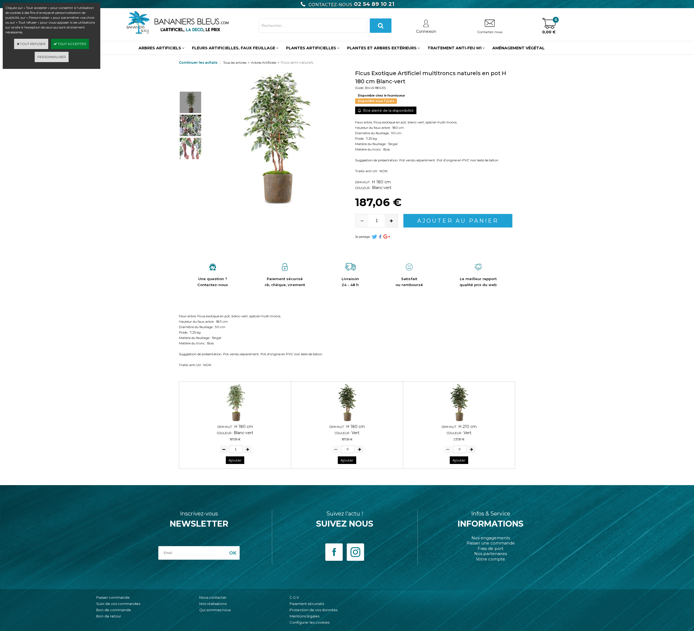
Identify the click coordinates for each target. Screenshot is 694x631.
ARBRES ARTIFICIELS (160, 48)
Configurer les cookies (309, 622)
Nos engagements (490, 537)
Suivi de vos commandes (118, 603)
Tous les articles (234, 62)
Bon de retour (108, 616)
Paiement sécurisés (307, 603)
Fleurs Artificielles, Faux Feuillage (233, 48)
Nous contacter (213, 597)
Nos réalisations (213, 603)
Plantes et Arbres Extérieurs (382, 48)
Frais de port (490, 548)
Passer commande (113, 597)
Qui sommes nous (215, 610)
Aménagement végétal (518, 48)
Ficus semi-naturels (297, 62)
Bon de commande (113, 610)
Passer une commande (491, 543)
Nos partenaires (490, 553)
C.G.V (294, 597)
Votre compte (490, 559)
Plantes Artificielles (311, 48)
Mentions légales (304, 616)
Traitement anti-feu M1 (454, 48)
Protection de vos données (314, 610)
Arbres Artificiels (263, 62)
